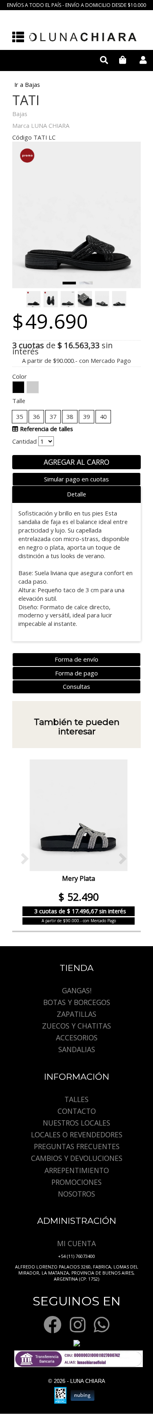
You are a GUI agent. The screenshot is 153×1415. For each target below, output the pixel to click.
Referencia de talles (45, 429)
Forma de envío (76, 659)
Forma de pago (76, 673)
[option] (76, 841)
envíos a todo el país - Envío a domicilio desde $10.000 (76, 5)
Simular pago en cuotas (76, 479)
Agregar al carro (76, 462)
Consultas (76, 686)
